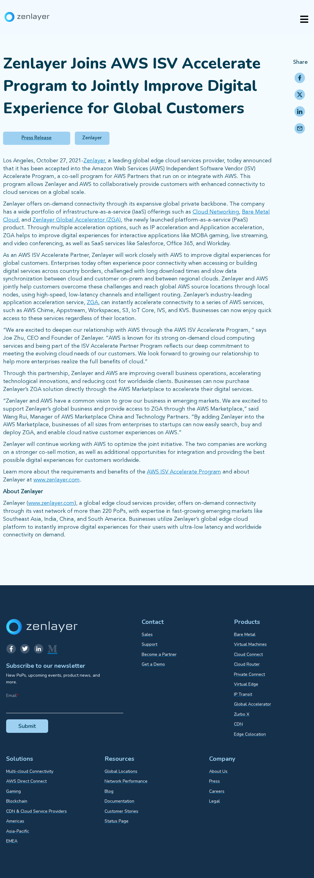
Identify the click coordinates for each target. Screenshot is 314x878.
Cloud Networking (216, 212)
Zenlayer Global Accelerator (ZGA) (77, 220)
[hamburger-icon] (304, 20)
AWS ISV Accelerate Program (184, 472)
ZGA (92, 302)
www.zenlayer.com (56, 480)
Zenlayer (94, 161)
